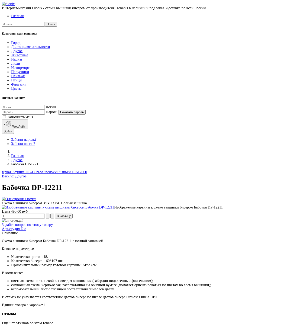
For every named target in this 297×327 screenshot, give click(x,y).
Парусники (20, 72)
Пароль (51, 112)
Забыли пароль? (23, 139)
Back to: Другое (14, 176)
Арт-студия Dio (14, 229)
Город (15, 43)
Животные (19, 55)
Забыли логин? (23, 144)
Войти (8, 131)
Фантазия (18, 84)
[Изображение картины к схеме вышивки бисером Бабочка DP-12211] (58, 207)
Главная (17, 16)
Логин (51, 107)
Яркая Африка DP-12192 (21, 172)
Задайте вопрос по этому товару (27, 225)
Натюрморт (20, 68)
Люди (15, 63)
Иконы (16, 59)
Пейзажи (18, 76)
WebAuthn (18, 126)
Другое (17, 51)
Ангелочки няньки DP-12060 (64, 172)
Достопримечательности (30, 47)
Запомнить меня (19, 117)
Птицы (16, 80)
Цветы (16, 88)
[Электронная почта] (19, 199)
